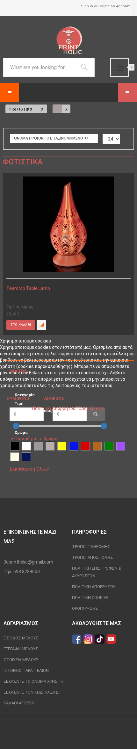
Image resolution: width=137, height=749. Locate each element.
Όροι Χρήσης (91, 408)
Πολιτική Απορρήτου (54, 408)
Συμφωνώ (18, 398)
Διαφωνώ (54, 398)
